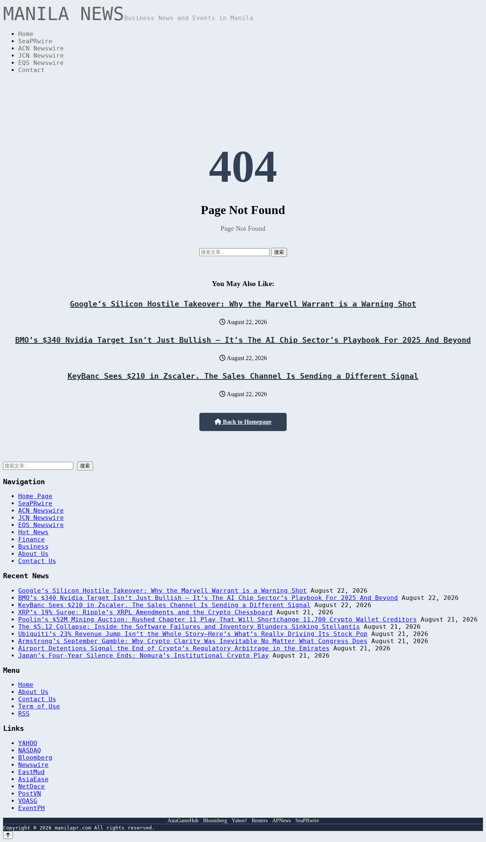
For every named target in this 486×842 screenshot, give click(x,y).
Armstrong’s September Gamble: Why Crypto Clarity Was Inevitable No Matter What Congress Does (193, 641)
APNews (281, 820)
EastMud (31, 772)
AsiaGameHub (183, 820)
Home (25, 34)
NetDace (31, 786)
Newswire (33, 764)
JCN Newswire (41, 55)
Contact (31, 70)
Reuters (260, 820)
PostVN (29, 793)
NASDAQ (29, 750)
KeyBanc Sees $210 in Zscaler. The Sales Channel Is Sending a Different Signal (243, 376)
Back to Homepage (246, 422)
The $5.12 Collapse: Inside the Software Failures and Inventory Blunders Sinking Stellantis (189, 626)
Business (33, 546)
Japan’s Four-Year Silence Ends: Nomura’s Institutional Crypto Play (143, 655)
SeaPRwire (35, 41)
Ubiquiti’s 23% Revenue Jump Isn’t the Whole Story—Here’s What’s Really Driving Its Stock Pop (193, 633)
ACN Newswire (41, 48)
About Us (33, 553)
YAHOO (27, 743)
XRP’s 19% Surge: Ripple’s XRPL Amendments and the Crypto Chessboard (145, 612)
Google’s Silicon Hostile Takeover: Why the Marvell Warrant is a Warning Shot (243, 303)
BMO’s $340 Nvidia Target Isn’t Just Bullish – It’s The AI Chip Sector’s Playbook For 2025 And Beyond (243, 340)
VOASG (27, 800)
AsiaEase (33, 779)
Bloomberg (35, 757)
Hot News (33, 532)
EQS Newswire (41, 62)
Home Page (35, 496)
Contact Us (37, 561)
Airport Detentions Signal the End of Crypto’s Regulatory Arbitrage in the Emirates (174, 648)
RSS (24, 713)
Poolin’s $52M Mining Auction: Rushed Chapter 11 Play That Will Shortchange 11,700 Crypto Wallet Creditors (217, 619)
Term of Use (39, 706)
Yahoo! (239, 820)
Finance (31, 539)
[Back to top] (8, 835)
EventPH (31, 808)
